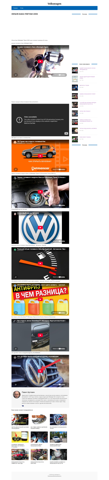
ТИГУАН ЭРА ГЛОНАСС (85, 111)
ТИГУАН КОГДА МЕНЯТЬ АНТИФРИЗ (88, 128)
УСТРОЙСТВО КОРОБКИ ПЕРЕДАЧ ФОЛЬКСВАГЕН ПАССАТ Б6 (88, 103)
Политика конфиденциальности (54, 476)
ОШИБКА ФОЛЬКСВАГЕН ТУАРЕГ (87, 94)
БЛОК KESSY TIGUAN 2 (85, 137)
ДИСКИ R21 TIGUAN (84, 85)
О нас (21, 8)
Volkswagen (54, 3)
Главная (15, 8)
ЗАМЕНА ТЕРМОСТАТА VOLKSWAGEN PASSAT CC (86, 120)
